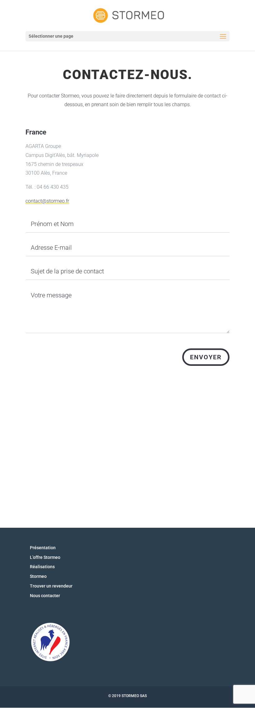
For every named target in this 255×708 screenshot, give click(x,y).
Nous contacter (45, 595)
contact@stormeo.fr (47, 201)
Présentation (43, 547)
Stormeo (38, 576)
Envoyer (206, 357)
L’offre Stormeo (45, 557)
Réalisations (42, 566)
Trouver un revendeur (51, 585)
